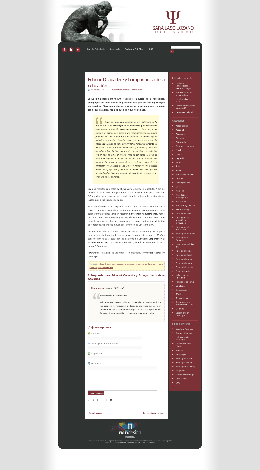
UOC (178, 383)
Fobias (179, 170)
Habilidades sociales (185, 174)
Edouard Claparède (107, 264)
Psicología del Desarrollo (182, 238)
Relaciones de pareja (185, 282)
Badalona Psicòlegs (134, 49)
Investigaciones (183, 182)
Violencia (180, 309)
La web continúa (95, 413)
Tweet (153, 264)
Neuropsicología (183, 209)
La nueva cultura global (183, 345)
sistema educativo (105, 267)
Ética (178, 166)
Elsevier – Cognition (184, 333)
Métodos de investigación (182, 196)
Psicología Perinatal (184, 267)
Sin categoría (181, 290)
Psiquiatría (180, 370)
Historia (179, 178)
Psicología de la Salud (185, 233)
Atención (180, 138)
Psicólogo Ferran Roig (185, 366)
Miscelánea (181, 201)
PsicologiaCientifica (184, 362)
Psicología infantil (184, 255)
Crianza (179, 154)
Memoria (180, 191)
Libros (178, 187)
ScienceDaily (181, 378)
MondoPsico (181, 350)
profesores (129, 264)
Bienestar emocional (185, 146)
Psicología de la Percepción (183, 228)
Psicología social (183, 271)
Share (160, 264)
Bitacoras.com (97, 288)
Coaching (180, 150)
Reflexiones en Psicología (182, 276)
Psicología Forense (184, 251)
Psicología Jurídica (184, 259)
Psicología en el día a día (185, 245)
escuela (120, 264)
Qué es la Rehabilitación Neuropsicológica (183, 86)
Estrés (178, 162)
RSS (151, 49)
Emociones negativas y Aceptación (185, 107)
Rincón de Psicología (185, 374)
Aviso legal (151, 442)
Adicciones (180, 134)
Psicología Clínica (183, 213)
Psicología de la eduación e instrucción (183, 220)
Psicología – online (184, 358)
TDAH (178, 294)
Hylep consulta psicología (182, 338)
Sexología (180, 286)
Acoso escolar (182, 126)
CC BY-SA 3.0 (140, 442)
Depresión (180, 158)
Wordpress (167, 441)
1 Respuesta (95, 90)
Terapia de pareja (183, 298)
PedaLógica (181, 354)
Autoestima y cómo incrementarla (184, 93)
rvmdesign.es (108, 441)
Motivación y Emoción (185, 205)
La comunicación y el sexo (153, 413)
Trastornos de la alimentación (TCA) (184, 303)
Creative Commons (126, 442)
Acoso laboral (182, 130)
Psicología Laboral (184, 263)
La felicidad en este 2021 (184, 100)
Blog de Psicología (96, 49)
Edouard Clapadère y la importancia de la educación (126, 82)
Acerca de (115, 49)
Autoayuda (181, 142)
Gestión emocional (184, 112)
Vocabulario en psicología (182, 314)
